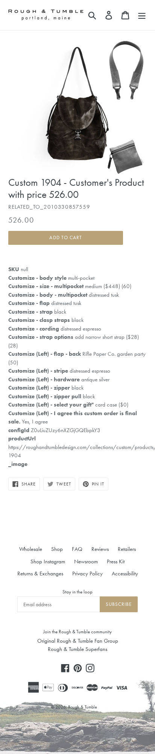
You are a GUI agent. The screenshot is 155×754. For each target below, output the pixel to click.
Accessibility (125, 573)
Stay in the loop (77, 591)
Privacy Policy (87, 573)
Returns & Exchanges (40, 573)
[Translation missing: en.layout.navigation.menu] (142, 15)
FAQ (77, 549)
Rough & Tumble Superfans (77, 649)
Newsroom (86, 561)
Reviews (100, 549)
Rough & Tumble (82, 707)
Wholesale (30, 549)
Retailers (127, 549)
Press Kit (116, 561)
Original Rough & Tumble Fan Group (77, 641)
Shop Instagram (47, 561)
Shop (57, 549)
